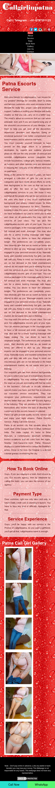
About (30, 35)
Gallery (30, 46)
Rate (30, 41)
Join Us (30, 49)
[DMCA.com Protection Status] (27, 778)
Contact (30, 52)
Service (30, 38)
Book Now (30, 43)
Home (30, 33)
